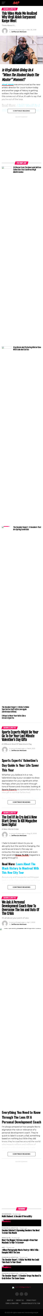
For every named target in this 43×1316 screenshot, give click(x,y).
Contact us (20, 1300)
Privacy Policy (31, 1300)
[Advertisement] (21, 139)
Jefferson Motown (19, 32)
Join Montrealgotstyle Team (30, 1303)
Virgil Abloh (8, 84)
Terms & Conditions (12, 1303)
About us (10, 1300)
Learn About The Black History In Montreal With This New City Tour (20, 868)
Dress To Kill (22, 855)
